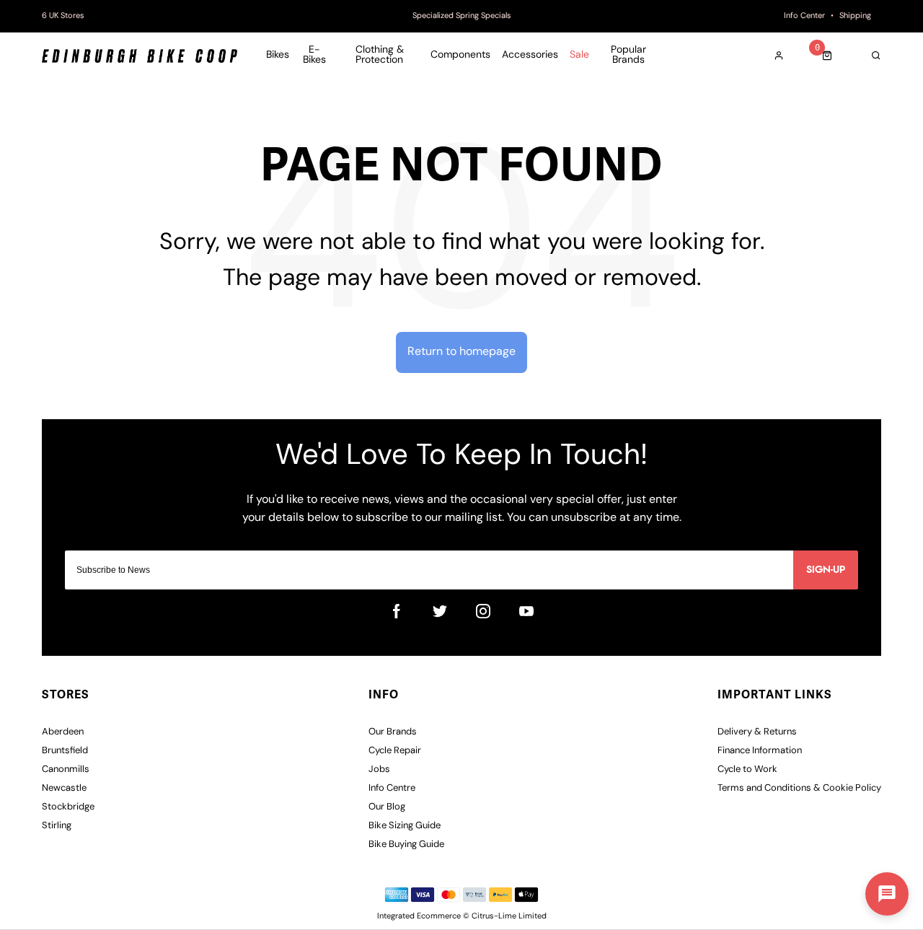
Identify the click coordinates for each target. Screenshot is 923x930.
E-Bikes (314, 55)
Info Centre (391, 788)
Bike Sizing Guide (404, 825)
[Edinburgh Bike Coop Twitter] (440, 611)
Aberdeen (63, 732)
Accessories (530, 56)
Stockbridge (68, 807)
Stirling (56, 825)
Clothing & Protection (379, 55)
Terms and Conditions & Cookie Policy (799, 788)
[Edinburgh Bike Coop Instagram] (483, 611)
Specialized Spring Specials (461, 16)
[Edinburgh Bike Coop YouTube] (526, 611)
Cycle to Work (747, 769)
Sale (579, 56)
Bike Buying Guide (406, 844)
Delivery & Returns (757, 732)
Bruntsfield (65, 750)
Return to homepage (461, 352)
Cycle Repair (394, 750)
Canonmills (65, 769)
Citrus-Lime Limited (509, 917)
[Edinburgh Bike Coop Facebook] (396, 611)
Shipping (855, 16)
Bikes (277, 56)
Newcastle (64, 788)
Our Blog (386, 807)
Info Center (804, 16)
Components (460, 56)
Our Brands (392, 732)
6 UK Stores (63, 16)
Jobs (379, 769)
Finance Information (759, 750)
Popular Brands (628, 55)
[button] (887, 894)
